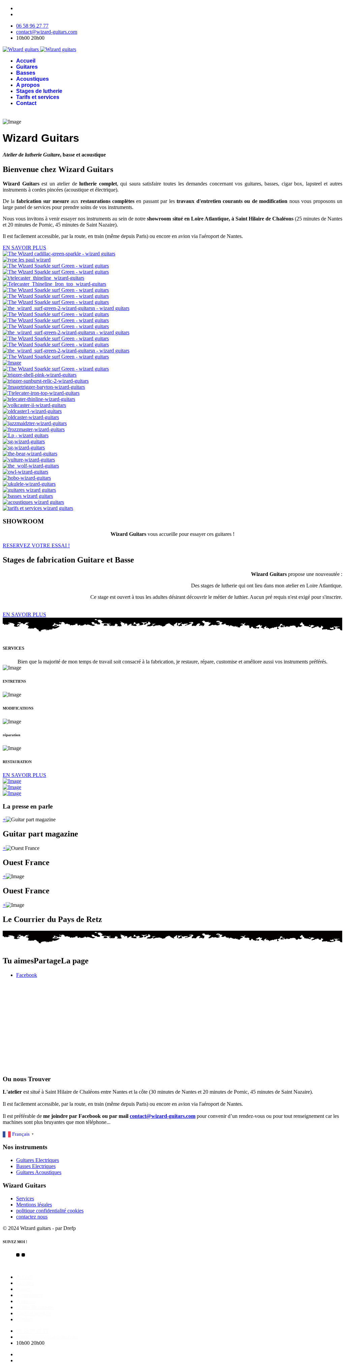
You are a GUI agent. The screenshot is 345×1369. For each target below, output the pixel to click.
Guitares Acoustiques (38, 1172)
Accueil (25, 61)
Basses (25, 73)
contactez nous (32, 1217)
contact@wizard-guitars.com (46, 32)
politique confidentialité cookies (50, 1210)
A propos (28, 85)
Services (25, 1198)
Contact (26, 103)
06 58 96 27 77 (32, 26)
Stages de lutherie (39, 91)
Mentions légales (34, 1204)
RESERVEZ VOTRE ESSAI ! (36, 545)
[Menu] (172, 114)
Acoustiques (32, 79)
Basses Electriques (36, 1166)
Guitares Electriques (37, 1160)
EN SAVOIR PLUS (24, 247)
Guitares (27, 67)
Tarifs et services (37, 97)
